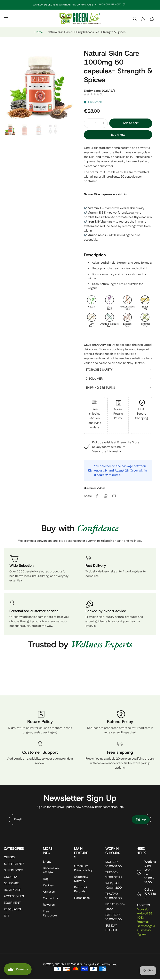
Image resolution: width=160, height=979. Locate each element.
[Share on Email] (114, 496)
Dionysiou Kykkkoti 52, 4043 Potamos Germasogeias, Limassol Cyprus (146, 921)
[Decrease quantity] (88, 123)
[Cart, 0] (152, 18)
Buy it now (118, 135)
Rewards (49, 905)
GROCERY (11, 877)
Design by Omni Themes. (100, 964)
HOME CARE (12, 890)
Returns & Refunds (80, 889)
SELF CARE (11, 883)
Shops (47, 862)
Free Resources (50, 913)
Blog (46, 879)
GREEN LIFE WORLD (68, 964)
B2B (6, 916)
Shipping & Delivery (81, 879)
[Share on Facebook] (97, 496)
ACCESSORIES (14, 896)
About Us (49, 892)
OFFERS (9, 857)
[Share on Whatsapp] (105, 496)
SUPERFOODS (13, 870)
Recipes (48, 885)
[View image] (10, 129)
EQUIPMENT (12, 903)
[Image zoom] (40, 85)
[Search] (134, 18)
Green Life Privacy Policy (83, 868)
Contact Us (50, 898)
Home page (82, 898)
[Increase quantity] (104, 123)
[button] (6, 18)
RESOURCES (12, 909)
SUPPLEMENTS (14, 864)
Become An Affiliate (51, 870)
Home (39, 32)
